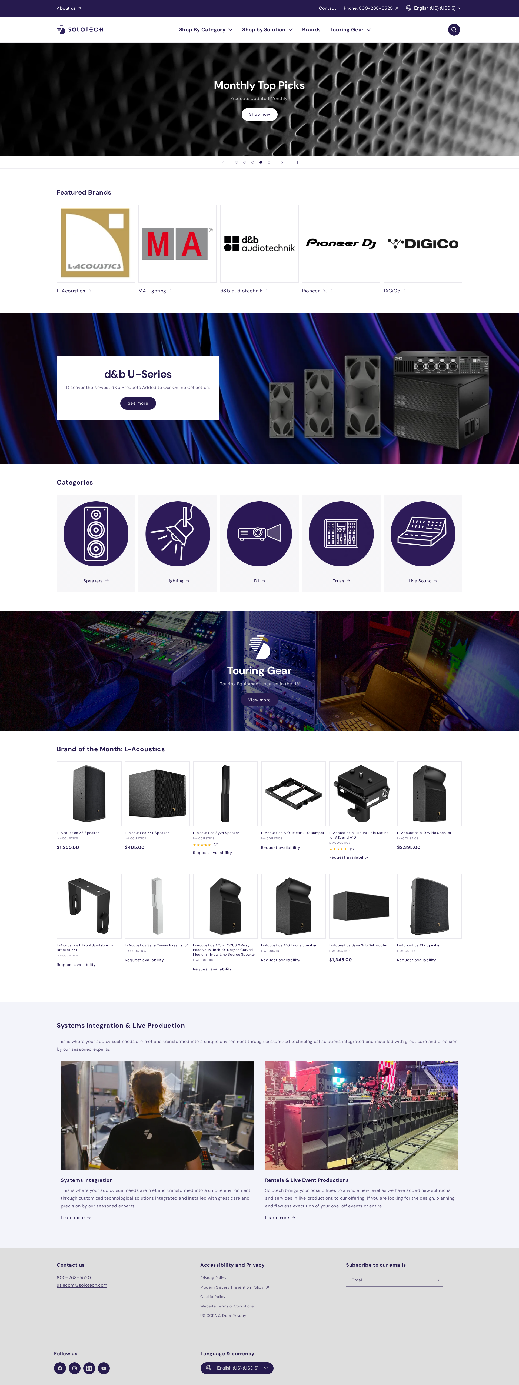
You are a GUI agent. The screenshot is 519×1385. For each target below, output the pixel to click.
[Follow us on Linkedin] (89, 1368)
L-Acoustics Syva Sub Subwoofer (358, 945)
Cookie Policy (213, 1296)
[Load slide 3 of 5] (253, 162)
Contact (327, 8)
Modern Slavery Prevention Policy (232, 1287)
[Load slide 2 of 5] (245, 162)
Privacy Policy (213, 1277)
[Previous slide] (223, 162)
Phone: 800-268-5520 (368, 8)
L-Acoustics (71, 291)
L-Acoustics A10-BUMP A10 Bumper (293, 833)
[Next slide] (282, 162)
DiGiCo (392, 291)
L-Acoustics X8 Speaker (78, 833)
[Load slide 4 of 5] (261, 162)
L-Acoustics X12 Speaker (419, 945)
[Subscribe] (437, 1280)
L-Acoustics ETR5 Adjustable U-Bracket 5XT (85, 947)
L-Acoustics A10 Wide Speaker (424, 833)
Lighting (175, 581)
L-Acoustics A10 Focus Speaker (289, 945)
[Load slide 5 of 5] (269, 162)
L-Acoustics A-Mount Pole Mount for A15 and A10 (358, 835)
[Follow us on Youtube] (104, 1368)
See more (138, 403)
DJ (257, 581)
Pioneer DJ (314, 291)
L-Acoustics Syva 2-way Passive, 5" (156, 945)
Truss (338, 581)
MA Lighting (152, 291)
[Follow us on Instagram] (75, 1368)
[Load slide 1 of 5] (236, 162)
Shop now (259, 114)
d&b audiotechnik (241, 291)
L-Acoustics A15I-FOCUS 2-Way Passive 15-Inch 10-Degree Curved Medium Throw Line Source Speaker (224, 950)
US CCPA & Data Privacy (223, 1315)
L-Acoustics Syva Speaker (216, 833)
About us (66, 8)
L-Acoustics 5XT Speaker (147, 833)
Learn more (73, 1217)
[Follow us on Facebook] (60, 1368)
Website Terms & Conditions (227, 1306)
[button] (206, 29)
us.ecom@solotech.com (82, 1285)
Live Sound (420, 581)
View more (259, 700)
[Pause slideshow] (296, 162)
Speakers (93, 581)
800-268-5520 (74, 1277)
